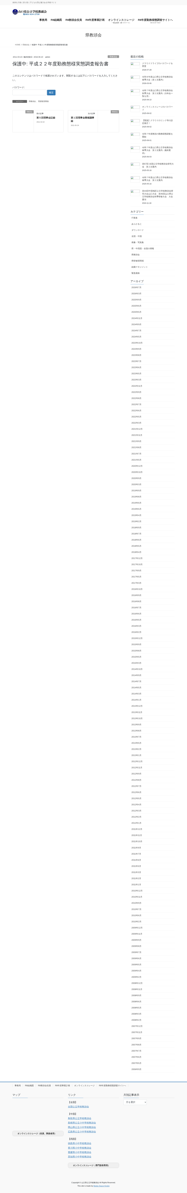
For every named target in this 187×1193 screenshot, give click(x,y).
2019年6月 (136, 503)
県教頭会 (113, 57)
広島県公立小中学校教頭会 (82, 1131)
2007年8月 (136, 1045)
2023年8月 (136, 355)
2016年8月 (136, 601)
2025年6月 (136, 306)
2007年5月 (136, 1063)
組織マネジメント (139, 267)
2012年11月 (136, 767)
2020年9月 (136, 478)
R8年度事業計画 (62, 1085)
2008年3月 (136, 1014)
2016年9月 (136, 595)
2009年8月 (136, 946)
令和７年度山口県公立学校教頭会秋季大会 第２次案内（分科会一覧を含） (157, 93)
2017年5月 (136, 577)
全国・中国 (136, 236)
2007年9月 (136, 1038)
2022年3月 (136, 423)
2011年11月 (136, 835)
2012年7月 (136, 786)
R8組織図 (29, 1085)
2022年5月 (136, 417)
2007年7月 (136, 1051)
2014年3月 (136, 694)
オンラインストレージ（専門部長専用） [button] (91, 1165)
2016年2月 (136, 632)
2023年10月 (137, 343)
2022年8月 (136, 398)
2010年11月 (136, 897)
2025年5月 (136, 312)
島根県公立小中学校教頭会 (82, 1122)
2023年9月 (136, 349)
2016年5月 (136, 620)
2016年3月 (136, 626)
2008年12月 (137, 983)
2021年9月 (136, 441)
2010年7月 (136, 909)
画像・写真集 (137, 242)
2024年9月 (136, 324)
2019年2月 (136, 521)
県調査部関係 (43, 101)
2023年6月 (136, 367)
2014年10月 (137, 669)
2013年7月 (136, 737)
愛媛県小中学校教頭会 (79, 1152)
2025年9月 (136, 300)
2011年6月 (136, 860)
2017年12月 (137, 558)
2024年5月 (136, 337)
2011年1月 (136, 884)
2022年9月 (136, 392)
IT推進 (134, 218)
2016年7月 (136, 607)
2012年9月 (136, 774)
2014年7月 (136, 681)
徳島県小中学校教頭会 (79, 1143)
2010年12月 (137, 891)
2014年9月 (136, 675)
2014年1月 (136, 700)
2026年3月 (136, 293)
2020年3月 (136, 484)
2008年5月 (136, 1008)
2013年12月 (137, 706)
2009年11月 (136, 934)
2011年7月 (136, 854)
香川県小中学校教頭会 (79, 1148)
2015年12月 (137, 638)
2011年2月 (136, 878)
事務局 (18, 1085)
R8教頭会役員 (44, 1085)
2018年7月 (136, 534)
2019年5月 (136, 509)
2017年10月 (137, 564)
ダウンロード (137, 230)
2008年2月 (136, 1020)
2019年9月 (136, 490)
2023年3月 (136, 380)
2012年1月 (136, 823)
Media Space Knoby (102, 1186)
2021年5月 (136, 460)
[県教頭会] (23, 121)
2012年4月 (136, 804)
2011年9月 (136, 848)
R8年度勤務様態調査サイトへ (112, 1085)
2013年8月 (136, 731)
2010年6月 (136, 915)
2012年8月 (136, 780)
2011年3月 (136, 872)
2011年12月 (136, 829)
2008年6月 (136, 1001)
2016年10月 (137, 589)
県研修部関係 (137, 261)
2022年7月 (136, 404)
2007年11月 (136, 1032)
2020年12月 (137, 466)
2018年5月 (136, 546)
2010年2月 (136, 921)
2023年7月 (136, 361)
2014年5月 (136, 687)
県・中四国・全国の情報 (142, 248)
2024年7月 (136, 330)
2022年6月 (136, 410)
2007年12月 (137, 1026)
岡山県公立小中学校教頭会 (82, 1127)
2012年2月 (136, 817)
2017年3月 (136, 583)
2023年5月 (136, 373)
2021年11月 (136, 435)
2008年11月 (136, 989)
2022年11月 (136, 386)
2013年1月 (136, 755)
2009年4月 (136, 971)
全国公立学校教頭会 (78, 1106)
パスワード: (18, 87)
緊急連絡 (135, 273)
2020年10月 (137, 472)
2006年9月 (136, 1069)
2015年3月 (136, 663)
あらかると (136, 224)
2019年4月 (136, 515)
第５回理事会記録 (46, 117)
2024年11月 (136, 318)
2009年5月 (136, 964)
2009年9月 (136, 940)
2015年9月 (136, 644)
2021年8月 (136, 447)
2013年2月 (136, 749)
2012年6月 (136, 792)
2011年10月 (136, 841)
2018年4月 (136, 552)
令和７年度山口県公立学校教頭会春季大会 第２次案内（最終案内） (157, 150)
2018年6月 (136, 540)
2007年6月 (136, 1057)
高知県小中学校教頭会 (79, 1156)
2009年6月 (136, 958)
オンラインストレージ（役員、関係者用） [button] (37, 1133)
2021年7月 (136, 454)
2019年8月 (136, 497)
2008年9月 (136, 995)
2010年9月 (136, 903)
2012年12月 (137, 761)
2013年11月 (136, 712)
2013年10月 (137, 718)
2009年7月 (136, 952)
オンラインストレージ (84, 1085)
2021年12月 (137, 429)
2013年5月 (136, 743)
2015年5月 (136, 657)
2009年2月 (136, 977)
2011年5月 (136, 866)
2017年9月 (136, 570)
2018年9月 (136, 527)
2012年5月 (136, 798)
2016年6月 (136, 614)
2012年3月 (136, 811)
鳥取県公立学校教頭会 (79, 1118)
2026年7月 (136, 287)
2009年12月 (137, 928)
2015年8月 (136, 651)
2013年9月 (136, 724)
